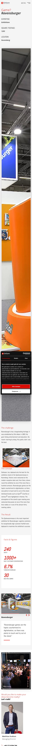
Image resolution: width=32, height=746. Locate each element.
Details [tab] (16, 358)
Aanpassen (15, 391)
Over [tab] (26, 358)
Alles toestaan (16, 386)
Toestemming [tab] (6, 358)
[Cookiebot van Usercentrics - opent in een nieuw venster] (23, 354)
